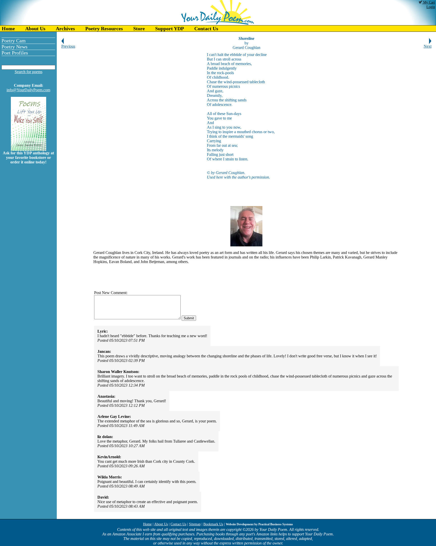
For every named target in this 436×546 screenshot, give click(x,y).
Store (139, 28)
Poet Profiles (15, 52)
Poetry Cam (14, 40)
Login (430, 7)
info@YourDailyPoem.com (28, 90)
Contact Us (206, 28)
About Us (35, 28)
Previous (68, 46)
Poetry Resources (104, 28)
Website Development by (259, 524)
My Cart (428, 2)
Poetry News (15, 46)
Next (427, 46)
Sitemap (195, 524)
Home (8, 28)
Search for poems (28, 72)
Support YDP (169, 28)
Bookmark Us (213, 524)
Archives (65, 28)
